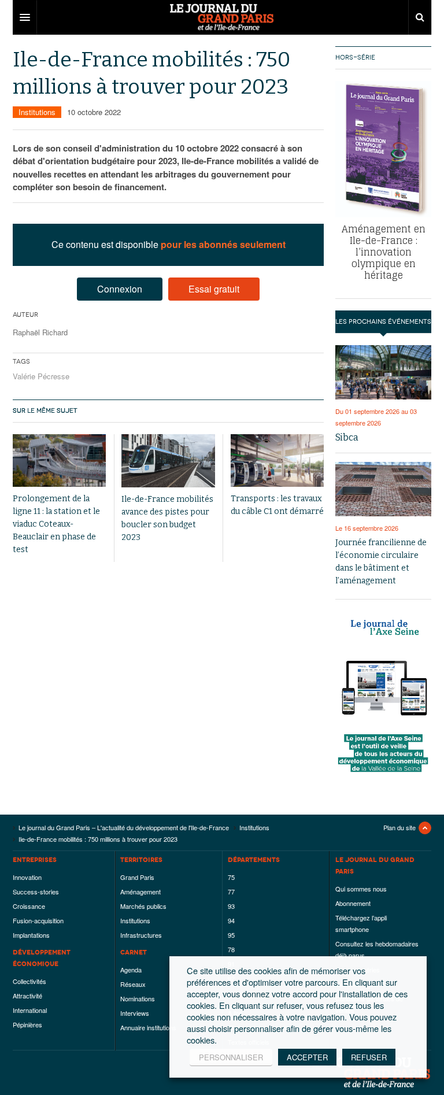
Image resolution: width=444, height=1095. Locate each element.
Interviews (134, 1013)
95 (231, 934)
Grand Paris (137, 877)
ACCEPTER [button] (307, 1057)
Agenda (131, 969)
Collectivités (29, 981)
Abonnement (353, 903)
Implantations (31, 934)
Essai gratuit (213, 288)
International (30, 1010)
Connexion (119, 288)
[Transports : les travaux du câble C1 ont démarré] (277, 460)
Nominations (137, 998)
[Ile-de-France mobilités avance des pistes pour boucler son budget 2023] (167, 460)
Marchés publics (143, 906)
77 (231, 891)
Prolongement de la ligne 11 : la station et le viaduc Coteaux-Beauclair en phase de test (56, 524)
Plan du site (399, 827)
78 (231, 949)
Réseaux (133, 984)
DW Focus (222, 17)
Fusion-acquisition (38, 920)
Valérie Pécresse (41, 376)
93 (231, 906)
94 (231, 920)
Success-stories (36, 891)
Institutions (37, 111)
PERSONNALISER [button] (231, 1057)
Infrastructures (141, 934)
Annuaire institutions (148, 1027)
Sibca (346, 437)
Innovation (27, 877)
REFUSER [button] (369, 1057)
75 (231, 877)
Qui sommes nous (361, 888)
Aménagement (140, 891)
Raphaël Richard (40, 332)
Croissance (29, 906)
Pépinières (27, 1024)
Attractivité (27, 995)
